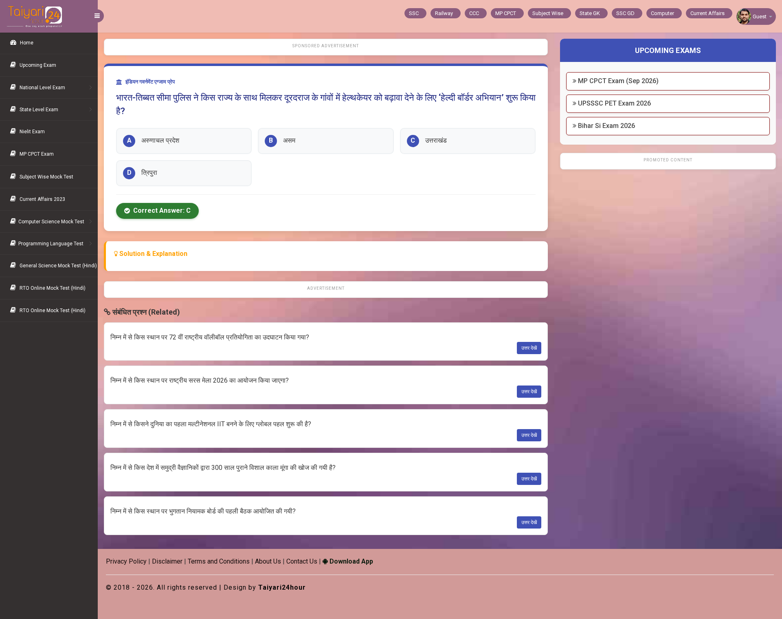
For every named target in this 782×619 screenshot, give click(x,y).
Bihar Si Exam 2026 (605, 126)
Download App (350, 561)
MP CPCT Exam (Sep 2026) (617, 81)
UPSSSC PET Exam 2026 (613, 103)
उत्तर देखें (529, 348)
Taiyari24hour (282, 587)
